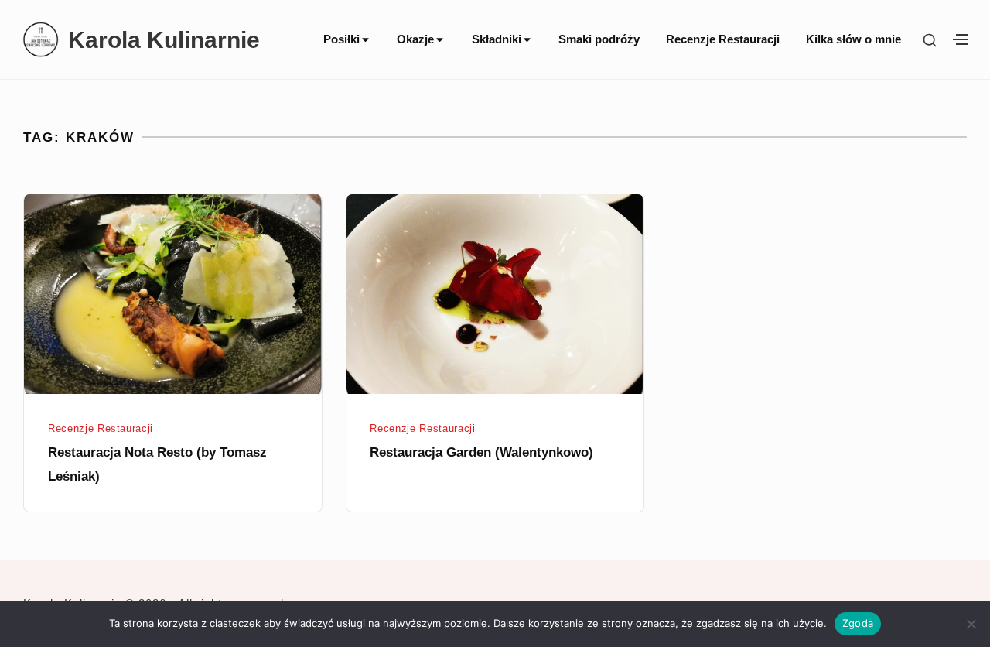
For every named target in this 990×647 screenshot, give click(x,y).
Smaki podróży (599, 39)
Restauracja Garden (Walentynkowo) (481, 452)
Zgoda (857, 623)
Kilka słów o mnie (853, 39)
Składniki (496, 39)
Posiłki (341, 39)
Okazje (415, 39)
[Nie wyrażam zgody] (970, 624)
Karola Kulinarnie (164, 39)
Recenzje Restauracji (723, 39)
